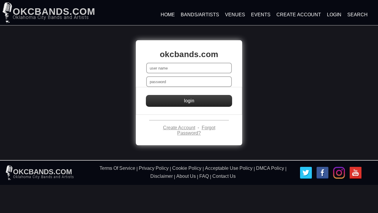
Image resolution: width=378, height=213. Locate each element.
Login (334, 14)
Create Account (298, 14)
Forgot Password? (196, 130)
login (189, 100)
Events (261, 14)
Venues (235, 14)
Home (168, 14)
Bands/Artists (200, 14)
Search (357, 14)
